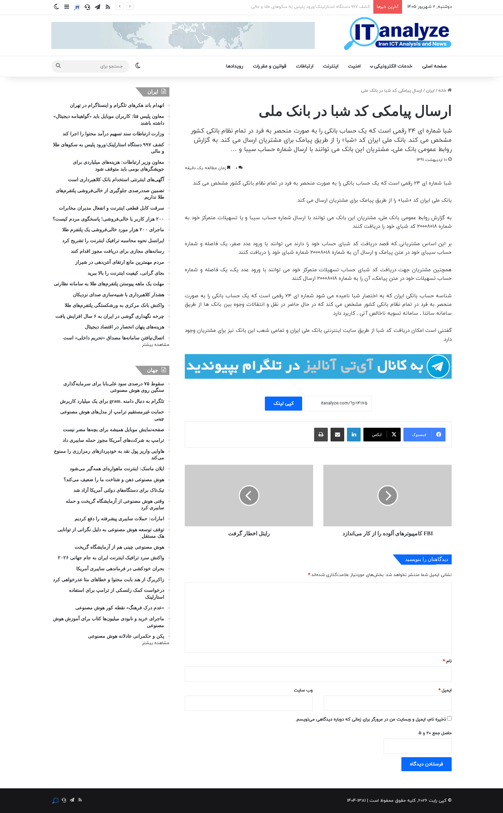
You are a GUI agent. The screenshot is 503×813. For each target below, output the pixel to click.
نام (447, 661)
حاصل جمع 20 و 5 (435, 733)
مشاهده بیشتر (155, 345)
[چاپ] (321, 434)
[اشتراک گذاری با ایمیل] (337, 434)
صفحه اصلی (434, 66)
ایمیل (445, 690)
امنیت (354, 66)
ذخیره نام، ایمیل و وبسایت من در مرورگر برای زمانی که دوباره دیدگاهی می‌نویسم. (371, 719)
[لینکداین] (354, 434)
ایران (430, 91)
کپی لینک (283, 403)
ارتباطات (304, 66)
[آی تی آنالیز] (397, 34)
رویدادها (234, 66)
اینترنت (330, 66)
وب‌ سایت (303, 690)
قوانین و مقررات (269, 66)
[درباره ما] (77, 7)
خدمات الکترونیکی (393, 66)
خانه (443, 91)
